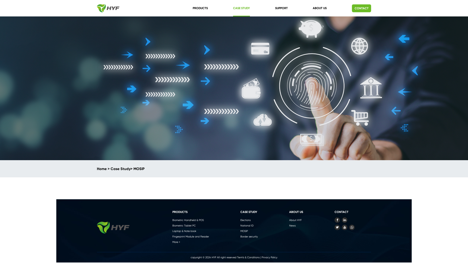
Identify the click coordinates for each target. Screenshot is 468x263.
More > (176, 242)
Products (200, 8)
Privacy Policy (269, 257)
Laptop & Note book (184, 231)
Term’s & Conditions (248, 257)
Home (102, 169)
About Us (320, 8)
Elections (245, 220)
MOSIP (139, 169)
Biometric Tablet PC (184, 225)
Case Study (241, 8)
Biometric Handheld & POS (188, 220)
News (292, 225)
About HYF (295, 220)
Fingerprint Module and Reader (190, 236)
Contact (362, 8)
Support (281, 8)
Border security (249, 236)
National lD (247, 225)
